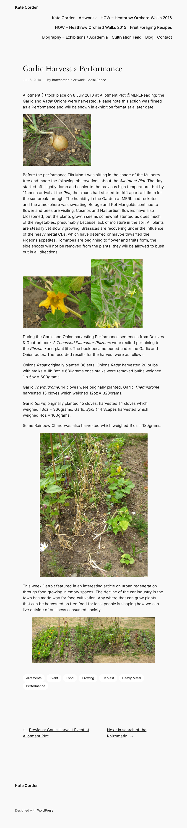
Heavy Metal (131, 678)
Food (70, 678)
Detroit (49, 586)
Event (54, 678)
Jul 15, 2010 (32, 80)
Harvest (108, 678)
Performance (35, 686)
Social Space (96, 80)
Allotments (34, 678)
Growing (88, 678)
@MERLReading (141, 95)
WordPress (45, 810)
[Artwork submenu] (96, 18)
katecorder (60, 80)
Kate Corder (26, 7)
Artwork (86, 18)
